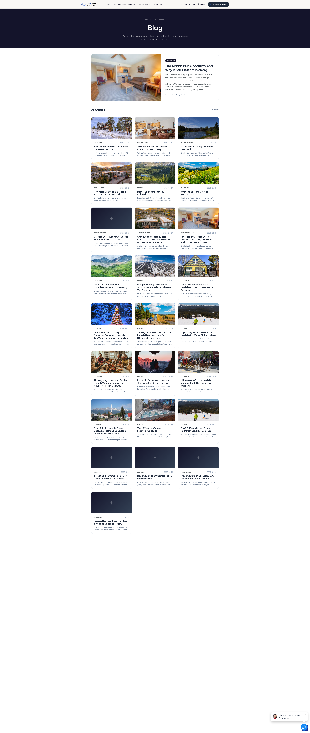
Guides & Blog (144, 4)
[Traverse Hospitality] (90, 4)
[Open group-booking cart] (177, 4)
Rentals (108, 4)
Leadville (132, 4)
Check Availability (220, 4)
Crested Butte (120, 4)
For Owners (158, 4)
